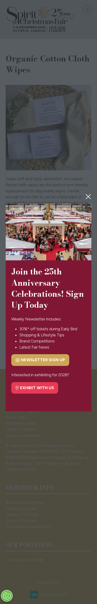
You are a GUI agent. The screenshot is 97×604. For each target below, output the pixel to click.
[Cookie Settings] (7, 596)
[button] (88, 197)
